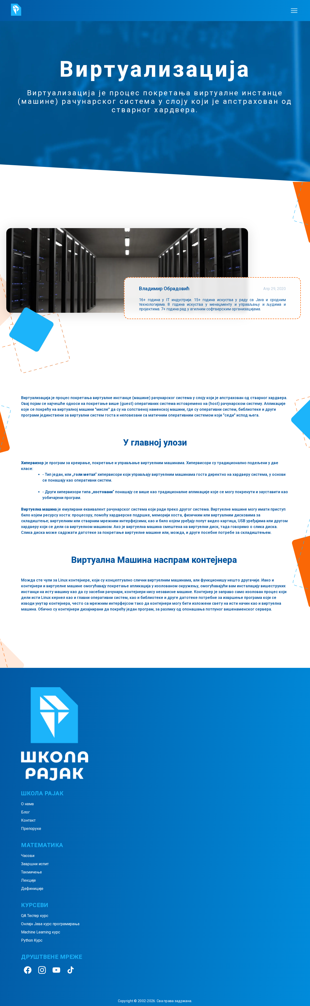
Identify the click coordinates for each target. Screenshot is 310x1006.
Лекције (28, 880)
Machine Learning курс (40, 932)
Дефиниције (32, 888)
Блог (25, 812)
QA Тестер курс (34, 915)
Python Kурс (31, 940)
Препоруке (31, 828)
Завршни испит (35, 864)
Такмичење (31, 872)
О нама (27, 804)
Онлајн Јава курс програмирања (50, 924)
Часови (27, 855)
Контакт (28, 820)
